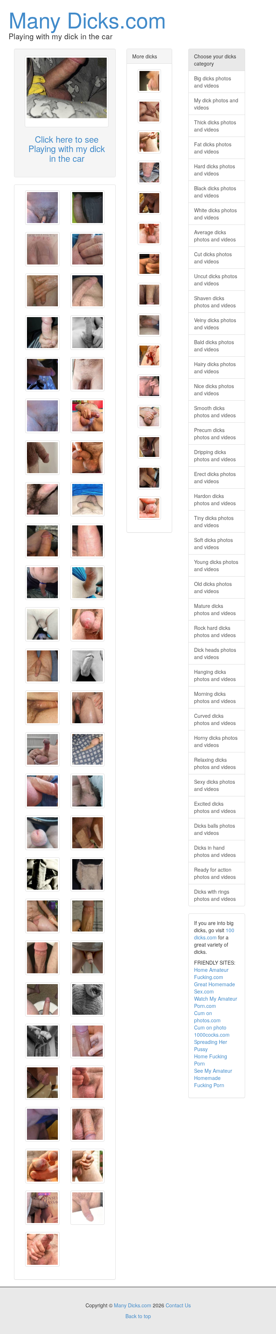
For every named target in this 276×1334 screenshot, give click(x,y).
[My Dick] (42, 249)
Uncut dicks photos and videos (215, 279)
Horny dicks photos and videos (216, 741)
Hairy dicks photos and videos (215, 367)
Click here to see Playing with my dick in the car (66, 148)
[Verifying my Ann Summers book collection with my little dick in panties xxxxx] (42, 1208)
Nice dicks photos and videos (214, 389)
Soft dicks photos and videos (213, 543)
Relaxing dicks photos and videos (215, 763)
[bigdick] (87, 374)
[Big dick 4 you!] (87, 666)
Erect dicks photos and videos (215, 477)
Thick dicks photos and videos (215, 126)
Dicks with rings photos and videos (215, 895)
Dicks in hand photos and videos (215, 851)
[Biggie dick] (87, 207)
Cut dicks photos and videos (213, 257)
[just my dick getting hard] (42, 666)
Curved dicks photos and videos (215, 719)
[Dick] (87, 791)
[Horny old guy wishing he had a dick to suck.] (149, 111)
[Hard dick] (42, 332)
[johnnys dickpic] (42, 874)
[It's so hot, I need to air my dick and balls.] (42, 791)
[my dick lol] (42, 582)
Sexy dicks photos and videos (214, 785)
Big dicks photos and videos (212, 82)
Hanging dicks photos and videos (215, 675)
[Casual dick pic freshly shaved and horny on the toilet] (42, 958)
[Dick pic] (42, 374)
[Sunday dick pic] (87, 582)
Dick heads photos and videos (215, 653)
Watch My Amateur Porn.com (215, 1002)
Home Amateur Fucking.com (211, 973)
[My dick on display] (87, 1208)
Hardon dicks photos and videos (215, 499)
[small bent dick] (42, 207)
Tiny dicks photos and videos (214, 521)
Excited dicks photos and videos (215, 807)
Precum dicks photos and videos (215, 433)
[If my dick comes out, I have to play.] (87, 249)
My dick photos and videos (216, 104)
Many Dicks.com (87, 19)
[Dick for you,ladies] (87, 291)
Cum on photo (210, 1027)
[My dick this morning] (42, 541)
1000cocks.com (212, 1034)
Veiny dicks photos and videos (215, 323)
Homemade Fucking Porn (209, 1081)
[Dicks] (87, 958)
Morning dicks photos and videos (215, 697)
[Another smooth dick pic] (42, 624)
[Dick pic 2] (42, 457)
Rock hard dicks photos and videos (215, 631)
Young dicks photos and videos (216, 565)
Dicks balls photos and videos (214, 829)
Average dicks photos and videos (215, 235)
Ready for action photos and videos (215, 873)
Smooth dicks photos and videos (215, 411)
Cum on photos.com (207, 1016)
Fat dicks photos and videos (212, 148)
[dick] (87, 332)
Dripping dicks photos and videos (215, 455)
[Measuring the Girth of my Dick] (149, 172)
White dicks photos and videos (215, 213)
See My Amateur (213, 1070)
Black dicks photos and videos (215, 191)
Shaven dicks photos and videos (215, 301)
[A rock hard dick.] (42, 499)
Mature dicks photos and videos (215, 609)
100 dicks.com (214, 933)
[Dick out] (87, 541)
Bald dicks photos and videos (214, 345)
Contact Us (178, 1305)
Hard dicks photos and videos (214, 170)
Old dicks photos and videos (213, 587)
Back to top (138, 1316)
